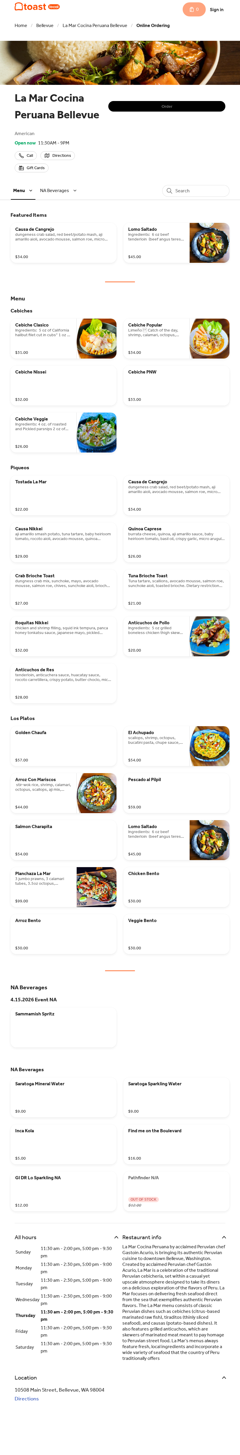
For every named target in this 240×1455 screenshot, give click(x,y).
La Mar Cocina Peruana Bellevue (95, 25)
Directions (27, 1398)
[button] (23, 190)
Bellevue (45, 25)
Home (21, 25)
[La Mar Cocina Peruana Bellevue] (37, 6)
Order (167, 106)
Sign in (217, 9)
